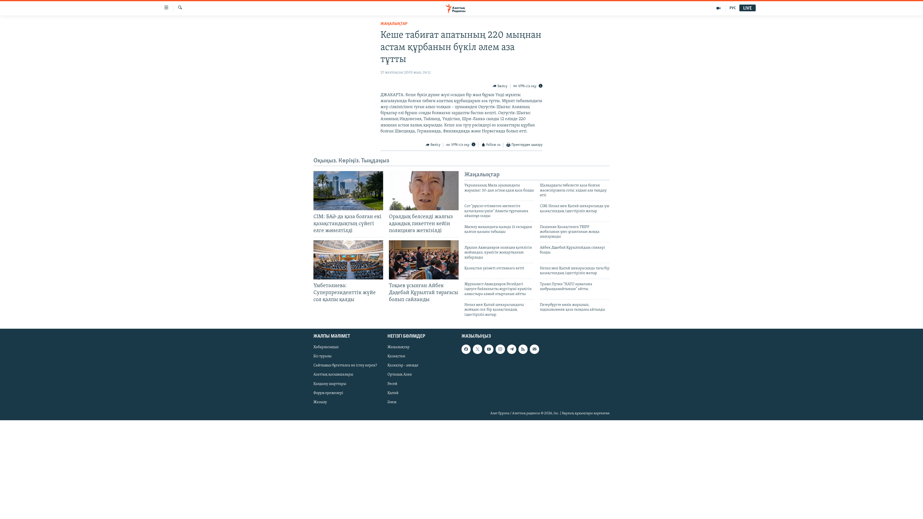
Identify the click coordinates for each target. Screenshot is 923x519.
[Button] (500, 86)
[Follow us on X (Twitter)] (477, 349)
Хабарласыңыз (326, 347)
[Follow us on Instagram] (500, 349)
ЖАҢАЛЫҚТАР (393, 24)
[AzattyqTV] (718, 8)
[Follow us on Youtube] (488, 349)
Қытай (393, 393)
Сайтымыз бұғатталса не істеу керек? (345, 366)
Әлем (391, 402)
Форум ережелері (328, 393)
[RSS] (523, 349)
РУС (733, 8)
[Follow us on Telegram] (511, 349)
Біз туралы (322, 356)
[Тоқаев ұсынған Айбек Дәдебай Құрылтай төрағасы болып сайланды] (424, 259)
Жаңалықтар (398, 347)
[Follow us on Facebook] (466, 349)
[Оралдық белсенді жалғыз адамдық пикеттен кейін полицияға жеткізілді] (424, 190)
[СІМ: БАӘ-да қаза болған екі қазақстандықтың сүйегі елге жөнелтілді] (348, 190)
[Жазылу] (534, 349)
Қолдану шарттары (329, 384)
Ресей (392, 384)
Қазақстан (396, 356)
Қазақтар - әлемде (402, 366)
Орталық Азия (399, 375)
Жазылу (320, 402)
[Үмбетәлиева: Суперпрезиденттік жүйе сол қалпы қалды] (348, 259)
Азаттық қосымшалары (333, 375)
